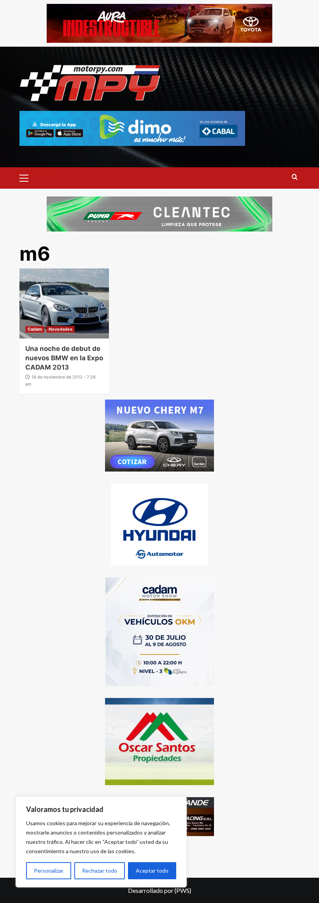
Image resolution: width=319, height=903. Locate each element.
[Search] (295, 177)
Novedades (60, 329)
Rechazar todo (99, 870)
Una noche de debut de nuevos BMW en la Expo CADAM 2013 (64, 358)
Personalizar (48, 870)
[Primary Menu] (27, 177)
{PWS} (183, 890)
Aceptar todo (152, 870)
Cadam (35, 329)
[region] (101, 841)
